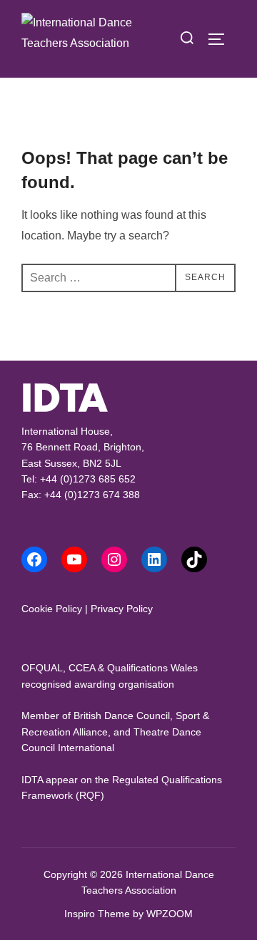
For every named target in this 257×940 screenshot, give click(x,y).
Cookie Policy (51, 608)
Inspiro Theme (97, 913)
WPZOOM (169, 913)
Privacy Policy (122, 608)
